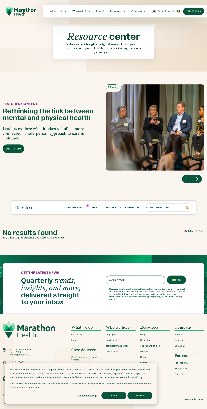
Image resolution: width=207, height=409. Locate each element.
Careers (178, 340)
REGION (130, 207)
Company (183, 327)
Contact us (179, 345)
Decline (140, 395)
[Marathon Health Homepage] (20, 11)
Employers (111, 334)
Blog (142, 334)
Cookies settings (87, 395)
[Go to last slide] (187, 179)
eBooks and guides (150, 345)
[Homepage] (29, 334)
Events (143, 362)
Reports (144, 357)
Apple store (180, 374)
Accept (113, 395)
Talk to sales (193, 11)
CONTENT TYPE (74, 207)
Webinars (145, 351)
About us (179, 334)
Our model (76, 334)
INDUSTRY (111, 207)
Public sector (112, 340)
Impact (74, 340)
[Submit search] (178, 11)
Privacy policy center (194, 399)
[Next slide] (197, 179)
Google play (180, 368)
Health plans (112, 351)
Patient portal (166, 11)
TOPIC (94, 207)
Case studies (146, 340)
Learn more (13, 148)
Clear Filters (195, 230)
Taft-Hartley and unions (118, 345)
